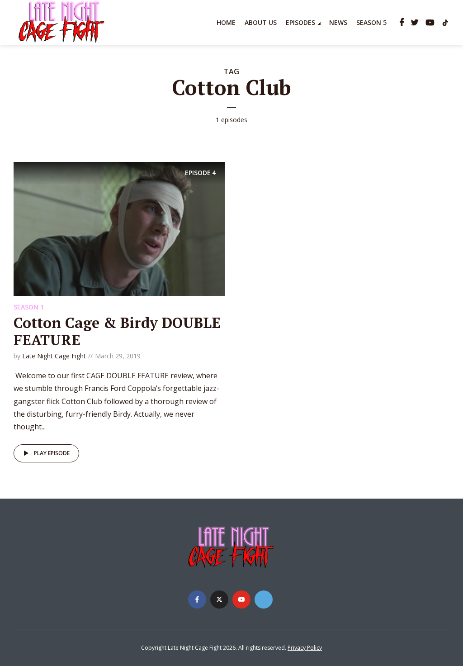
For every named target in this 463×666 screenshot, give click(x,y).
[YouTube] (241, 599)
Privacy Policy (305, 648)
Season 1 (29, 307)
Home (226, 22)
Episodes (300, 22)
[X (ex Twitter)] (219, 599)
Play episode (52, 453)
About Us (261, 22)
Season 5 (371, 22)
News (338, 22)
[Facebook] (197, 599)
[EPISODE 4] (119, 228)
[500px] (264, 599)
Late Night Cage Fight (54, 356)
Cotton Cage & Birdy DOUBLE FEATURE (117, 331)
